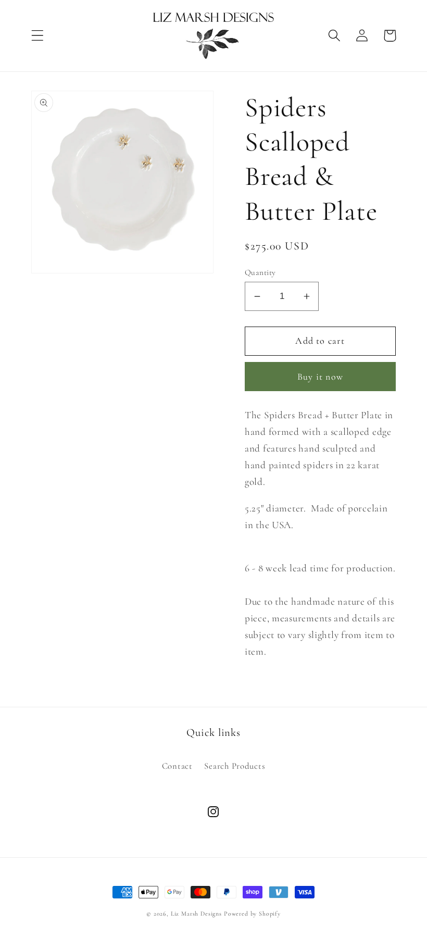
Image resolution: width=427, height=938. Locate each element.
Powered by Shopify (252, 913)
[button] (38, 35)
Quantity (260, 272)
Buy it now (320, 376)
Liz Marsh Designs (196, 913)
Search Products (234, 765)
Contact (177, 765)
